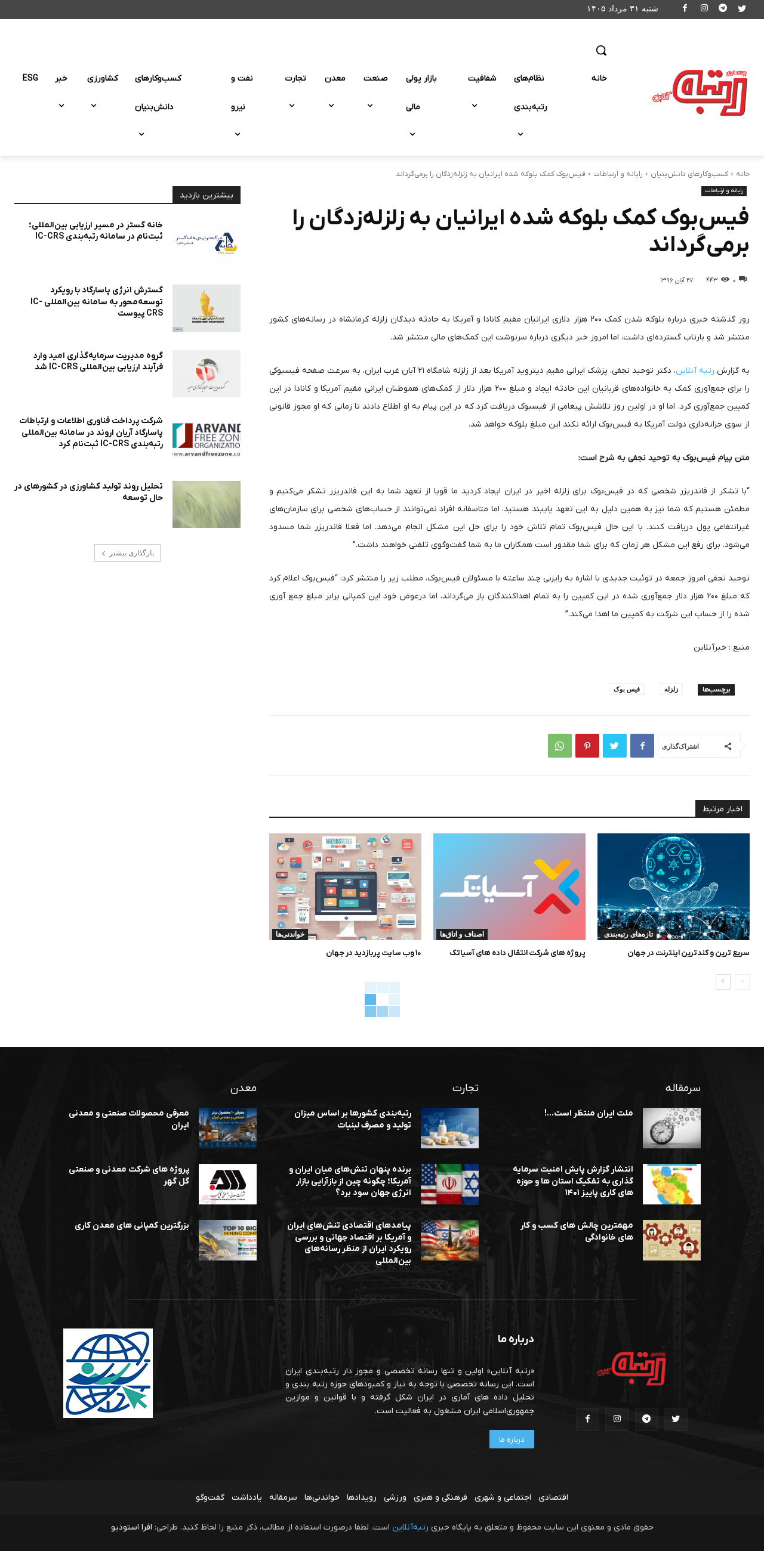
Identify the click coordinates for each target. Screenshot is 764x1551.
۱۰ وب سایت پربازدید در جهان (373, 953)
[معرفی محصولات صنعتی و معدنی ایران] (228, 1128)
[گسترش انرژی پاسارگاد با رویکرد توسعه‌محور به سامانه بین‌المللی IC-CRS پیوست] (206, 308)
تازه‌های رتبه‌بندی (628, 934)
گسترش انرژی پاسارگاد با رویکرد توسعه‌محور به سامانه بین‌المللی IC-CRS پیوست (96, 302)
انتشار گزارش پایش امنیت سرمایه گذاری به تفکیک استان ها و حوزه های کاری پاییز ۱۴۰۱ (573, 1181)
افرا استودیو (131, 1527)
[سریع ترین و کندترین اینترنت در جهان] (673, 886)
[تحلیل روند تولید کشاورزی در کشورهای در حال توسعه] (206, 505)
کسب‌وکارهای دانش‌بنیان (689, 174)
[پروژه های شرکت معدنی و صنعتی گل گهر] (228, 1184)
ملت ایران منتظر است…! (588, 1113)
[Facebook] (685, 10)
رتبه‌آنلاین (410, 1527)
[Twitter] (742, 10)
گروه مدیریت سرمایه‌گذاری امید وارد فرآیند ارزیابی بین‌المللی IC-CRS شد (98, 361)
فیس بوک (627, 688)
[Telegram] (723, 10)
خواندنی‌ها (290, 934)
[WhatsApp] (560, 746)
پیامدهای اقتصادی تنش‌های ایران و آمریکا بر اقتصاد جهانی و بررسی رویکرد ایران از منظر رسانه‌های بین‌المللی (349, 1243)
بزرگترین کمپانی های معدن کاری (132, 1225)
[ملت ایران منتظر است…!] (672, 1128)
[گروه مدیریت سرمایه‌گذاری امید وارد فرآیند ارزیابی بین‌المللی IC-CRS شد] (206, 374)
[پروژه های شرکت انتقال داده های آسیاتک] (509, 886)
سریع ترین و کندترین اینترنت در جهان (688, 953)
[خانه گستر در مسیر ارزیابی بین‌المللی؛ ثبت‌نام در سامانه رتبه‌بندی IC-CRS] (206, 243)
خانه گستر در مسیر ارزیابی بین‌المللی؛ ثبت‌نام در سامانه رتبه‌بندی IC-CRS (96, 231)
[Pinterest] (587, 746)
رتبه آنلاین (695, 370)
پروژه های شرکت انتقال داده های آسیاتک (517, 953)
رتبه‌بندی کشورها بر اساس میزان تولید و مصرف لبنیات (352, 1119)
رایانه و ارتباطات (618, 174)
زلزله (671, 688)
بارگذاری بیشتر (131, 553)
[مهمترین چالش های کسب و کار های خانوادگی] (672, 1240)
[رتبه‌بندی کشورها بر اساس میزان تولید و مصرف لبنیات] (450, 1128)
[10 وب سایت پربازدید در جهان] (345, 886)
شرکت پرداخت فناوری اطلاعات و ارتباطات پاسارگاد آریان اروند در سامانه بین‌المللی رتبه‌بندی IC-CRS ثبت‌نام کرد (91, 432)
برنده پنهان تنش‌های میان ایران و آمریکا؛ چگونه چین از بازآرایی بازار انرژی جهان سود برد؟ (350, 1181)
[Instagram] (704, 10)
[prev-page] (742, 982)
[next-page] (723, 982)
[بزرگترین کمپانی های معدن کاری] (228, 1240)
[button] (601, 50)
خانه (743, 174)
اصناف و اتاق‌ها (462, 934)
